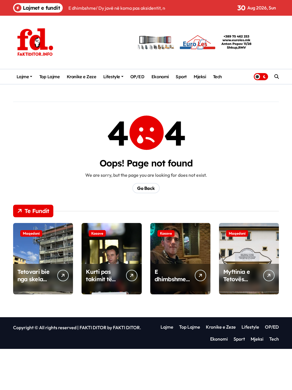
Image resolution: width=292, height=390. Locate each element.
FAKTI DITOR (93, 327)
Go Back (146, 188)
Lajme (23, 76)
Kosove (97, 233)
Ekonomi (160, 76)
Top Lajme (49, 76)
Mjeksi (200, 76)
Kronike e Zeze (81, 76)
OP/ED (137, 76)
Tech (217, 76)
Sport (181, 76)
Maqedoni (31, 233)
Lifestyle (111, 76)
